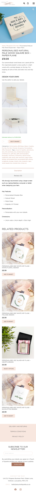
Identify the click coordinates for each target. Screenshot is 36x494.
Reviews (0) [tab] (18, 175)
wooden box (16, 163)
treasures (25, 161)
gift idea (13, 153)
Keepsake (5, 155)
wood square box (7, 163)
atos (3, 151)
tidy (20, 161)
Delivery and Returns (18, 426)
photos (30, 159)
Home (4, 45)
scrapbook (5, 161)
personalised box (12, 159)
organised (5, 157)
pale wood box (20, 157)
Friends (15, 148)
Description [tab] (18, 170)
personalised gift (23, 159)
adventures (30, 150)
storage (11, 161)
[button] (24, 3)
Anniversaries (13, 146)
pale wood (12, 157)
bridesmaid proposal (23, 151)
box (15, 151)
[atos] (8, 3)
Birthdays (21, 146)
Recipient (10, 45)
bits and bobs (9, 151)
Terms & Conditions (18, 431)
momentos (18, 155)
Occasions (21, 148)
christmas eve (6, 153)
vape (29, 161)
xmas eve (24, 163)
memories (12, 155)
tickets (16, 161)
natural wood (26, 155)
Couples (31, 146)
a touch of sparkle (20, 150)
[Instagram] (20, 489)
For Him (16, 45)
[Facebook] (15, 489)
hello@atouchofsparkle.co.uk (20, 484)
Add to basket (15, 141)
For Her (4, 148)
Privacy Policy (18, 436)
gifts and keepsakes (23, 153)
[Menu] (34, 3)
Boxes (26, 146)
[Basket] (28, 3)
